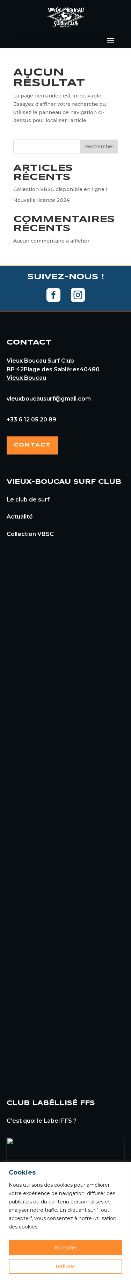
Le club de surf (28, 499)
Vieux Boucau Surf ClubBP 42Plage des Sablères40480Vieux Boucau (53, 369)
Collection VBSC (30, 534)
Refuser (65, 1266)
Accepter (65, 1248)
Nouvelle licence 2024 (41, 200)
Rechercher (99, 146)
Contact (32, 445)
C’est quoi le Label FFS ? (42, 1120)
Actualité (20, 516)
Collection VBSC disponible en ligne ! (60, 189)
